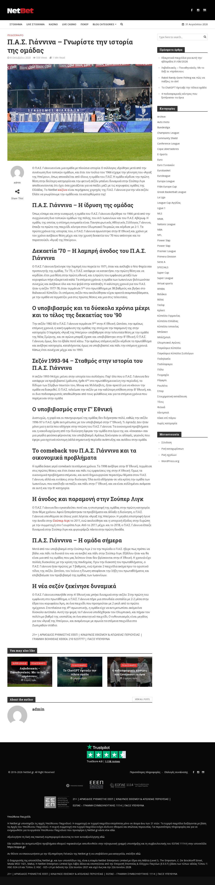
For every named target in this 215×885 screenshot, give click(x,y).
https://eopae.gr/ (16, 847)
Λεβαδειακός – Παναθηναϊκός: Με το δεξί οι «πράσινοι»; (29, 672)
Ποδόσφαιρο (15, 35)
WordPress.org (170, 461)
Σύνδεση (166, 442)
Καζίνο (53, 24)
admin (17, 182)
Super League (19, 663)
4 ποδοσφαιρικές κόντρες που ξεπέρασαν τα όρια (129, 672)
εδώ (112, 830)
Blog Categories (103, 24)
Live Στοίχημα (36, 24)
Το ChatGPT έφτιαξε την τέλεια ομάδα (79, 672)
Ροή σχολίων (169, 454)
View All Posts (142, 699)
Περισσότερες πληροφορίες (145, 772)
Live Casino (69, 24)
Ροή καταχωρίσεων (172, 448)
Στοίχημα (16, 24)
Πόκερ (84, 24)
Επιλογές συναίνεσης (176, 772)
